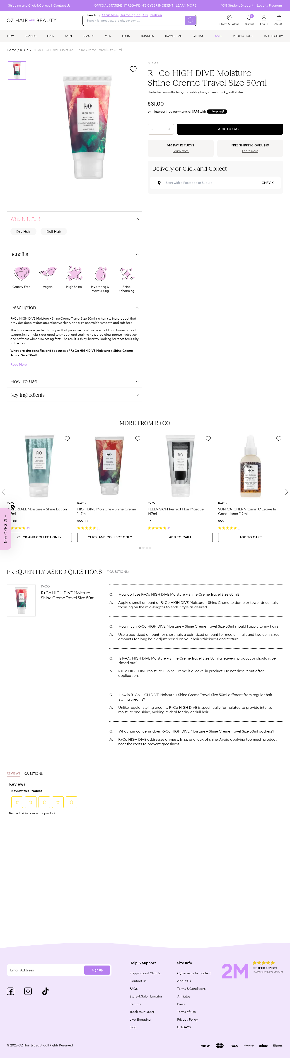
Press (181, 1004)
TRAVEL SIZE (173, 36)
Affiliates (183, 996)
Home (11, 50)
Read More (18, 364)
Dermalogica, (130, 15)
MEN (108, 36)
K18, (146, 15)
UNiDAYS (184, 1027)
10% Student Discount (237, 5)
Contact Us (61, 5)
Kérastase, (110, 15)
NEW (10, 36)
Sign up (97, 970)
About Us (184, 981)
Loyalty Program (269, 5)
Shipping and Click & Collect (29, 5)
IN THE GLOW (273, 36)
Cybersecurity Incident (194, 973)
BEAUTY (88, 36)
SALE (218, 36)
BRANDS (30, 36)
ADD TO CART (180, 537)
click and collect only (39, 537)
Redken (156, 15)
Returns (135, 1004)
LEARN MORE (186, 5)
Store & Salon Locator (146, 996)
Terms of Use (186, 1012)
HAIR (50, 36)
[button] (5, 529)
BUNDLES (147, 36)
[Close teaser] (12, 507)
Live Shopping (140, 1019)
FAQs (134, 989)
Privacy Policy (187, 1019)
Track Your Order (142, 1012)
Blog (133, 1027)
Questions (33, 774)
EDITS (126, 36)
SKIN (68, 36)
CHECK (267, 183)
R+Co (24, 50)
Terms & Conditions (191, 989)
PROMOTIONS (243, 36)
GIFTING (198, 36)
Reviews (13, 773)
